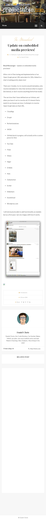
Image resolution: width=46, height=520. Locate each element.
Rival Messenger (34, 54)
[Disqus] (23, 401)
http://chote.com (35, 349)
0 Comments (23, 292)
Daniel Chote (25, 57)
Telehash (13, 54)
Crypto (18, 54)
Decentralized (25, 54)
